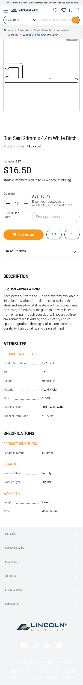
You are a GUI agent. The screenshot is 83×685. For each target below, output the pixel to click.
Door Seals (13, 35)
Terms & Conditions (41, 666)
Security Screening (43, 30)
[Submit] (76, 19)
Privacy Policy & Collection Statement (41, 661)
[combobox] (41, 19)
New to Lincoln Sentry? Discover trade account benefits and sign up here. (42, 2)
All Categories (12, 19)
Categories (23, 30)
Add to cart (26, 234)
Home (10, 30)
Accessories (63, 30)
